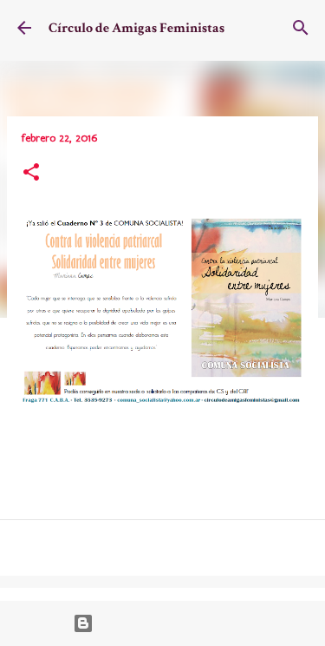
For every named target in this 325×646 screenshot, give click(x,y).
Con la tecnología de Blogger (173, 623)
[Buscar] (300, 28)
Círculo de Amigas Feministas (136, 28)
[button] (31, 174)
